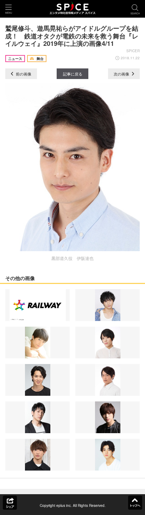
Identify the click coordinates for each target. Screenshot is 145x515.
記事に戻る (72, 74)
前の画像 (23, 74)
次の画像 (122, 74)
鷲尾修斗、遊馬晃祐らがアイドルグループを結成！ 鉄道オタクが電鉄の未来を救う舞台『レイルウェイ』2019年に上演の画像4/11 (71, 36)
